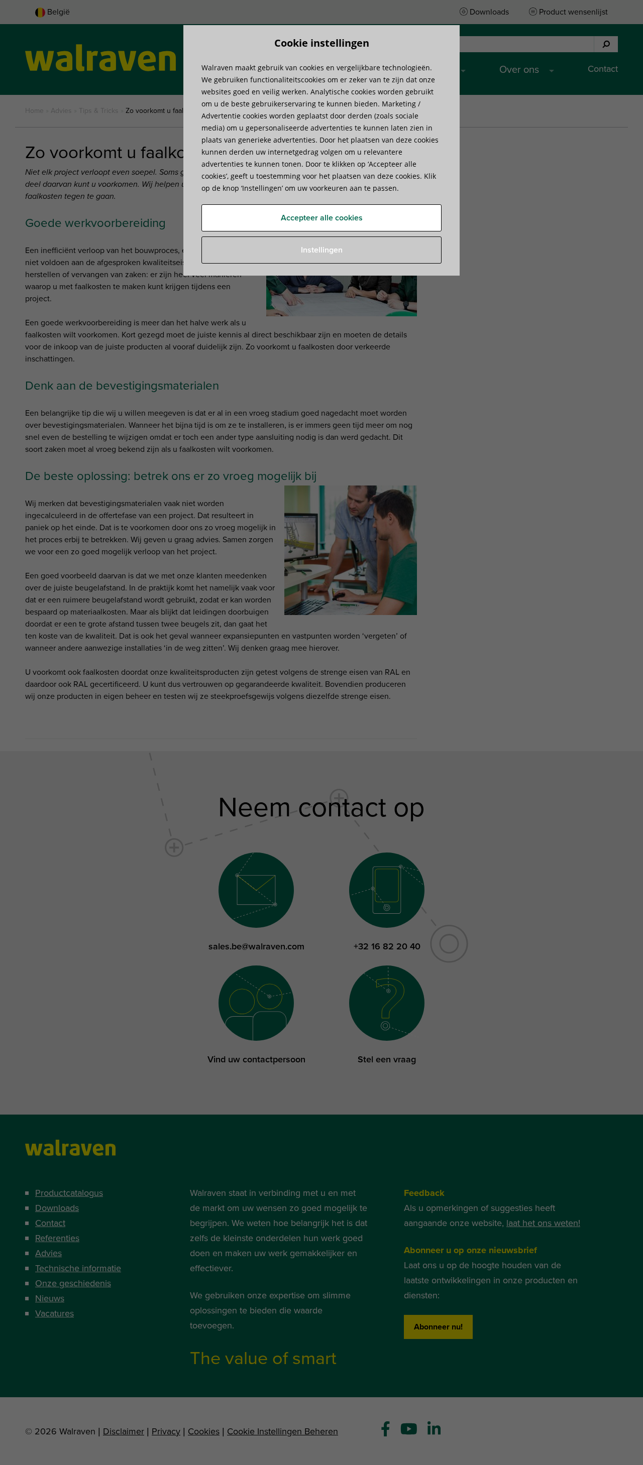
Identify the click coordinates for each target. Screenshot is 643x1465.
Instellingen (322, 250)
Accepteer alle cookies (322, 218)
